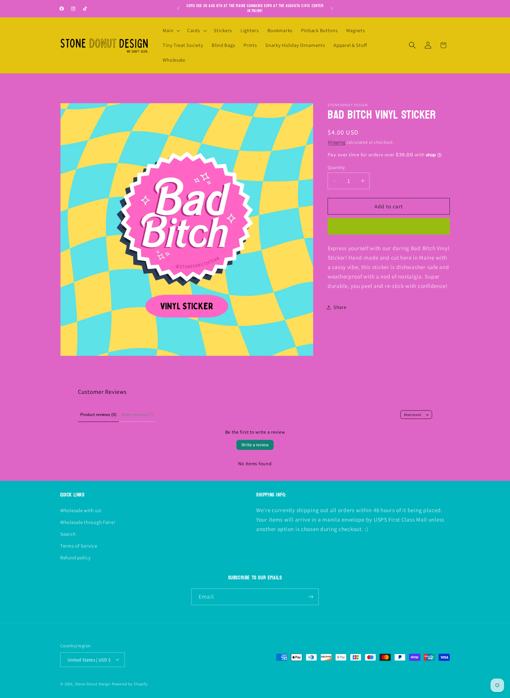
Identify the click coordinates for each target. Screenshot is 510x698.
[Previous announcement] (178, 8)
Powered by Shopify (130, 683)
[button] (170, 30)
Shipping (336, 142)
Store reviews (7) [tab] (137, 414)
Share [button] (340, 307)
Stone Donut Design (93, 683)
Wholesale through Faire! (87, 522)
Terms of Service (78, 546)
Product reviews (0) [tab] (98, 414)
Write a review (255, 445)
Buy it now (388, 226)
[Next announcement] (331, 8)
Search (68, 534)
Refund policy (75, 557)
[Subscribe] (310, 597)
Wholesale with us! (81, 510)
